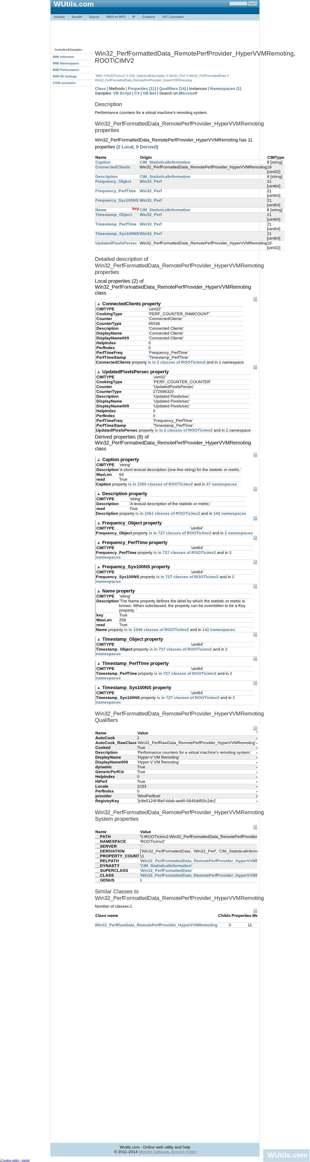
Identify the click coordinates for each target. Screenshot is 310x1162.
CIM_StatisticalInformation (147, 75)
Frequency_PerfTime (115, 191)
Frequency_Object (113, 181)
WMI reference (63, 57)
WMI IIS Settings (65, 76)
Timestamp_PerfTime (115, 224)
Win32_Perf (177, 75)
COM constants (64, 83)
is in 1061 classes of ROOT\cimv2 (167, 513)
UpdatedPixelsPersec (116, 243)
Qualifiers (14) (172, 88)
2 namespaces (239, 533)
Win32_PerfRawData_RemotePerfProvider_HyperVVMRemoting (156, 925)
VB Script (122, 93)
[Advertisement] (155, 32)
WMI (99, 75)
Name (100, 210)
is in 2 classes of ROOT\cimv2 (177, 362)
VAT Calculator (173, 17)
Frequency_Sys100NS (117, 200)
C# (137, 93)
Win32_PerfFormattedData (207, 75)
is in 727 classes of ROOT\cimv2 (180, 533)
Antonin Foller (183, 1152)
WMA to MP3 (115, 17)
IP (133, 17)
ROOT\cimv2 (115, 75)
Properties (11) (142, 88)
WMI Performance (66, 70)
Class (100, 88)
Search (94, 17)
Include (59, 17)
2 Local (125, 146)
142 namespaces (229, 513)
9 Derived (146, 146)
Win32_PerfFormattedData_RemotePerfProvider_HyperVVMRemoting (143, 80)
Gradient (148, 17)
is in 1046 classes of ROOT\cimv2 (156, 629)
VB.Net (149, 93)
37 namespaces (221, 484)
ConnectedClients (112, 167)
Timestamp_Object (113, 214)
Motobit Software (154, 1152)
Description (106, 176)
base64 (77, 17)
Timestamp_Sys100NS (117, 233)
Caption (103, 162)
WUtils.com (287, 1155)
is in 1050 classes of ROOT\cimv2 (160, 484)
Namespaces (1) (225, 88)
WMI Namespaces (66, 63)
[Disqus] (176, 980)
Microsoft (188, 93)
